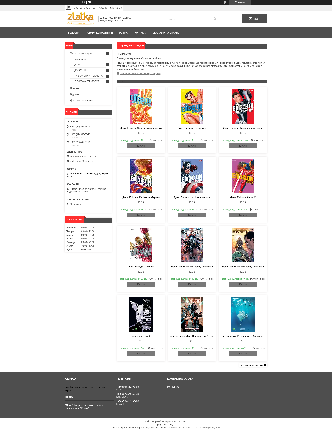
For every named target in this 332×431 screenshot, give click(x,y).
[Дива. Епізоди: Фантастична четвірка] (141, 106)
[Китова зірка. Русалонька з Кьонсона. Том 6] (243, 314)
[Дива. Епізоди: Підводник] (192, 106)
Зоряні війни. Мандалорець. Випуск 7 (243, 266)
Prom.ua (183, 421)
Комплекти (80, 59)
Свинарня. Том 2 (141, 336)
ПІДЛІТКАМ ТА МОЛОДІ (87, 81)
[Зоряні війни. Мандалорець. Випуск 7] (243, 245)
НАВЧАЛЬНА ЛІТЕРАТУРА (88, 75)
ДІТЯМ (77, 64)
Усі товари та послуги (252, 365)
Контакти (140, 33)
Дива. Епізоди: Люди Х (243, 197)
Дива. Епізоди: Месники (141, 266)
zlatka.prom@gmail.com (82, 161)
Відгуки (74, 94)
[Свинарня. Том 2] (141, 314)
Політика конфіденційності (208, 427)
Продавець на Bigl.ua (166, 424)
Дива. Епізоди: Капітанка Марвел (141, 197)
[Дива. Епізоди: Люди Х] (243, 176)
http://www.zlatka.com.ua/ (83, 156)
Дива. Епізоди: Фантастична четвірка (141, 128)
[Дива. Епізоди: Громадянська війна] (243, 106)
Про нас (123, 33)
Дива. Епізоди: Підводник (192, 128)
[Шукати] (215, 19)
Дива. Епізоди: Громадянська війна (243, 128)
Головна (73, 33)
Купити (141, 145)
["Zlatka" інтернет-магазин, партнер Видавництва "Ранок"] (80, 19)
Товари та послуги (98, 33)
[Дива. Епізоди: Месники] (141, 245)
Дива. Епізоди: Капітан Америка (192, 197)
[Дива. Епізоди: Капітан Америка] (192, 176)
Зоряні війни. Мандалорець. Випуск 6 (192, 266)
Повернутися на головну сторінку (140, 73)
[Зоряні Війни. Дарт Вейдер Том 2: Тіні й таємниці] (192, 314)
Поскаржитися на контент (180, 427)
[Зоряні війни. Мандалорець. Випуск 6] (192, 245)
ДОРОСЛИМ (80, 70)
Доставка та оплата (166, 33)
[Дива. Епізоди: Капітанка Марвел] (141, 176)
